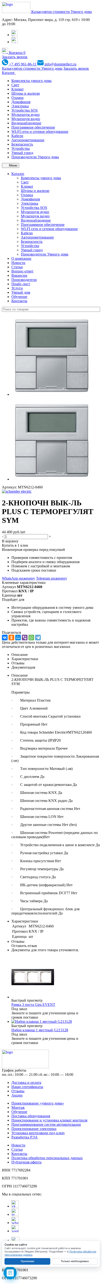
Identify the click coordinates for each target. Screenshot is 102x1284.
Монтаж (18, 1107)
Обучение (19, 297)
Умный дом (20, 292)
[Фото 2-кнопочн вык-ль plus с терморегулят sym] (51, 394)
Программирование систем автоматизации (46, 1124)
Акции (17, 1095)
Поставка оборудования (30, 1116)
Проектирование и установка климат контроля (49, 1120)
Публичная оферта (26, 1162)
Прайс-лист (20, 284)
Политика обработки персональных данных (47, 1158)
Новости (18, 263)
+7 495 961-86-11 (22, 64)
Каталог (9, 73)
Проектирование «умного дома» (37, 1103)
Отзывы (17, 1091)
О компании (21, 258)
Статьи (17, 267)
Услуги (17, 288)
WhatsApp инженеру (18, 578)
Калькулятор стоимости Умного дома (61, 12)
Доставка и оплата (26, 1083)
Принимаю (27, 1261)
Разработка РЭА (24, 1137)
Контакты (19, 301)
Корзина (16, 53)
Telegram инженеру (51, 578)
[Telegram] (38, 637)
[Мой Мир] (18, 637)
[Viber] (25, 637)
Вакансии (19, 275)
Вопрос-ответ (22, 271)
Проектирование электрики (33, 1129)
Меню (12, 165)
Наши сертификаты (27, 1087)
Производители (24, 280)
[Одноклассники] (11, 637)
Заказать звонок (15, 57)
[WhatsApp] (31, 637)
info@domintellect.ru (60, 64)
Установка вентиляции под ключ (38, 1133)
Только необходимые (75, 1261)
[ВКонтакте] (5, 637)
